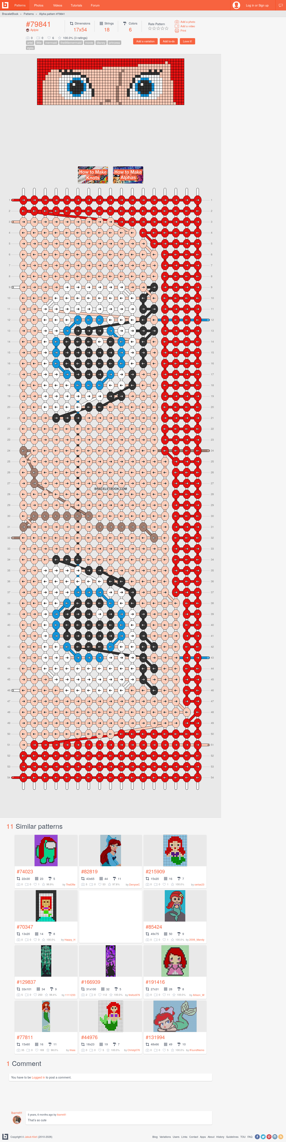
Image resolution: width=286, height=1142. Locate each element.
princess (114, 42)
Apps (203, 1136)
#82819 (89, 871)
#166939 (90, 981)
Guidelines (232, 1136)
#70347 (25, 926)
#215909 (155, 871)
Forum (95, 5)
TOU (243, 1136)
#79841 (38, 23)
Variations (165, 1136)
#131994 (155, 1037)
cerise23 (199, 884)
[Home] (5, 5)
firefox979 (134, 995)
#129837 (26, 981)
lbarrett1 (16, 1113)
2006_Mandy (196, 939)
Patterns (20, 5)
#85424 (154, 926)
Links (184, 1136)
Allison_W (198, 995)
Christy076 (134, 1050)
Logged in (38, 1077)
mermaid (51, 42)
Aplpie (34, 30)
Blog (155, 1136)
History (220, 1136)
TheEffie (70, 884)
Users (176, 1136)
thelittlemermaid (71, 42)
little (39, 42)
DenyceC (134, 884)
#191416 (155, 981)
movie (89, 42)
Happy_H (69, 939)
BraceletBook (10, 14)
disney (101, 42)
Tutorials (76, 5)
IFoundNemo (196, 1050)
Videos (57, 5)
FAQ (249, 1136)
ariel (30, 42)
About (211, 1136)
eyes (30, 48)
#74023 (25, 871)
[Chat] (281, 5)
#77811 (25, 1037)
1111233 (70, 995)
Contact (193, 1136)
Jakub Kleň (31, 1136)
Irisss (72, 1050)
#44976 (89, 1037)
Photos (38, 5)
